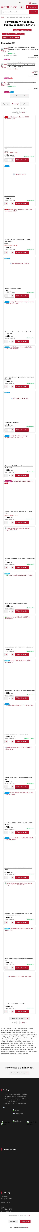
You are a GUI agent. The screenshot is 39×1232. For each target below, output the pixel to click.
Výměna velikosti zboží (13, 1101)
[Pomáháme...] (20, 1124)
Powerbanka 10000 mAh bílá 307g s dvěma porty (18, 647)
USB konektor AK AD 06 (11, 422)
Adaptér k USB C (9, 196)
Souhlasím (25, 1221)
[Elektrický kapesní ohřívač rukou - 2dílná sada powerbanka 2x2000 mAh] (19, 897)
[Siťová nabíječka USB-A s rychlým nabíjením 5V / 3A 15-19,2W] (19, 449)
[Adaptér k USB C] (19, 179)
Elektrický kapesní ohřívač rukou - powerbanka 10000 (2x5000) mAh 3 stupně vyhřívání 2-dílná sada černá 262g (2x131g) (21, 65)
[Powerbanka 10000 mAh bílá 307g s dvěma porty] (19, 630)
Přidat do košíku (21, 160)
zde (27, 1227)
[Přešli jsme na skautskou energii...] (6, 1110)
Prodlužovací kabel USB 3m (12, 288)
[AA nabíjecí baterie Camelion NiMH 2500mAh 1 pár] (19, 130)
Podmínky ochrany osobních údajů (16, 1099)
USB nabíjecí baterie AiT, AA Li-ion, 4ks (16, 734)
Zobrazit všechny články (18, 1073)
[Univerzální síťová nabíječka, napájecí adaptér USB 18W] (19, 542)
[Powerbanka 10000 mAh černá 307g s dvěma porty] (19, 674)
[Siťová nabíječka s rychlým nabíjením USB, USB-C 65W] (19, 942)
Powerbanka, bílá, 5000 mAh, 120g (14, 1004)
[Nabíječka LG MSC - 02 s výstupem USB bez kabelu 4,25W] (19, 223)
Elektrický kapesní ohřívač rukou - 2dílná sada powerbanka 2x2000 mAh (18, 914)
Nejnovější (6, 104)
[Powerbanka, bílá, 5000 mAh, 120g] (19, 987)
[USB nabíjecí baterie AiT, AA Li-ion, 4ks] (19, 717)
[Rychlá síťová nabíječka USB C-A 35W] (19, 587)
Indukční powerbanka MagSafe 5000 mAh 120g (18, 511)
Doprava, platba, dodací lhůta (15, 1097)
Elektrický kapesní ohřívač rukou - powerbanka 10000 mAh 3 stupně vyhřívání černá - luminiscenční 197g (23, 49)
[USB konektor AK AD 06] (19, 406)
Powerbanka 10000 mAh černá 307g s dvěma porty (19, 690)
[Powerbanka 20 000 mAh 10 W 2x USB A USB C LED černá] (19, 851)
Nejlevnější (15, 104)
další (23, 112)
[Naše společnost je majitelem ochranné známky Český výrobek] (18, 1114)
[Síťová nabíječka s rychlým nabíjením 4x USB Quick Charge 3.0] (19, 360)
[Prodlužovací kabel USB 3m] (19, 272)
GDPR (28, 1216)
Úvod (2, 17)
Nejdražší (24, 104)
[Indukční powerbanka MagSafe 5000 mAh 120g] (19, 494)
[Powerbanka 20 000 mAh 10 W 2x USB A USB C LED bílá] (19, 806)
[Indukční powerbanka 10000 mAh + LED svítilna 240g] (19, 761)
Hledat (33, 12)
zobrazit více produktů (18, 96)
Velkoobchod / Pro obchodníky (15, 1103)
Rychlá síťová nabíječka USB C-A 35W (15, 603)
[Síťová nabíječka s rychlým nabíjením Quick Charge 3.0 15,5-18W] (19, 315)
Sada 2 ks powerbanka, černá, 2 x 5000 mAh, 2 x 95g (22, 83)
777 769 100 (6, 1209)
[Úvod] (8, 7)
